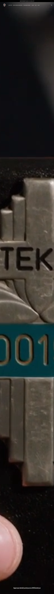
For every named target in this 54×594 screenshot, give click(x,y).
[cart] (51, 5)
